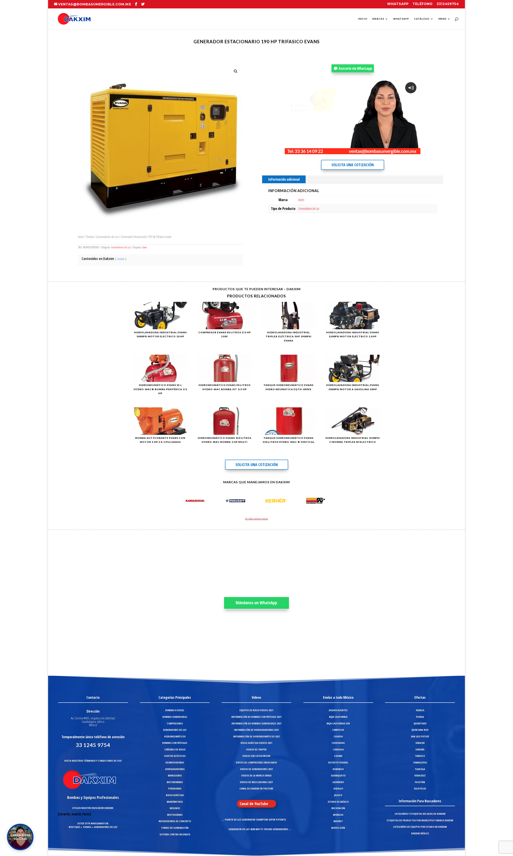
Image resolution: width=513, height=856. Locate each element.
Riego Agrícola (175, 795)
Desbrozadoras (175, 762)
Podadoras (174, 788)
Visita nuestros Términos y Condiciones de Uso (93, 760)
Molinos (175, 808)
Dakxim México (420, 833)
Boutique (74, 827)
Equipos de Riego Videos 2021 (256, 710)
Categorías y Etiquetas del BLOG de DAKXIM (420, 814)
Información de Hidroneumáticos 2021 (256, 736)
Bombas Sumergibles (175, 717)
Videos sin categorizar (256, 756)
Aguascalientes (338, 710)
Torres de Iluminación (175, 828)
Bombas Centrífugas (174, 743)
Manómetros (175, 802)
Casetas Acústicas (175, 756)
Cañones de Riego (174, 749)
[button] (235, 71)
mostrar (120, 259)
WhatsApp (401, 18)
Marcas (378, 18)
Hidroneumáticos (175, 736)
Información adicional (284, 179)
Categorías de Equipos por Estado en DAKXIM (420, 827)
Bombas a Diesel (174, 710)
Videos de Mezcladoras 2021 (256, 782)
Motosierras (175, 815)
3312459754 (448, 4)
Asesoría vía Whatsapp (355, 68)
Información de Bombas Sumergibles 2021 (256, 723)
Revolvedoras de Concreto (175, 821)
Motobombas (175, 782)
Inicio (362, 18)
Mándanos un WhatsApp (256, 602)
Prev (181, 501)
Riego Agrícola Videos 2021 (256, 743)
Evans (144, 247)
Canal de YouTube (254, 803)
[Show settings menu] (393, 150)
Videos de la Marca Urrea (256, 775)
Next (331, 501)
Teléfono (423, 4)
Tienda (90, 236)
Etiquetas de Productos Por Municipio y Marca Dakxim (420, 820)
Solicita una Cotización (352, 164)
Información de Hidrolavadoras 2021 (256, 730)
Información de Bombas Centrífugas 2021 (256, 717)
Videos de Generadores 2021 (256, 769)
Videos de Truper (256, 749)
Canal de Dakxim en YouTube (256, 788)
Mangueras (175, 775)
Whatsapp (398, 4)
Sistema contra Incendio (175, 834)
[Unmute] (385, 150)
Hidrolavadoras (175, 769)
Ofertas (420, 697)
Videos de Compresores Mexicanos (256, 762)
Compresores (175, 723)
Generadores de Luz (107, 236)
